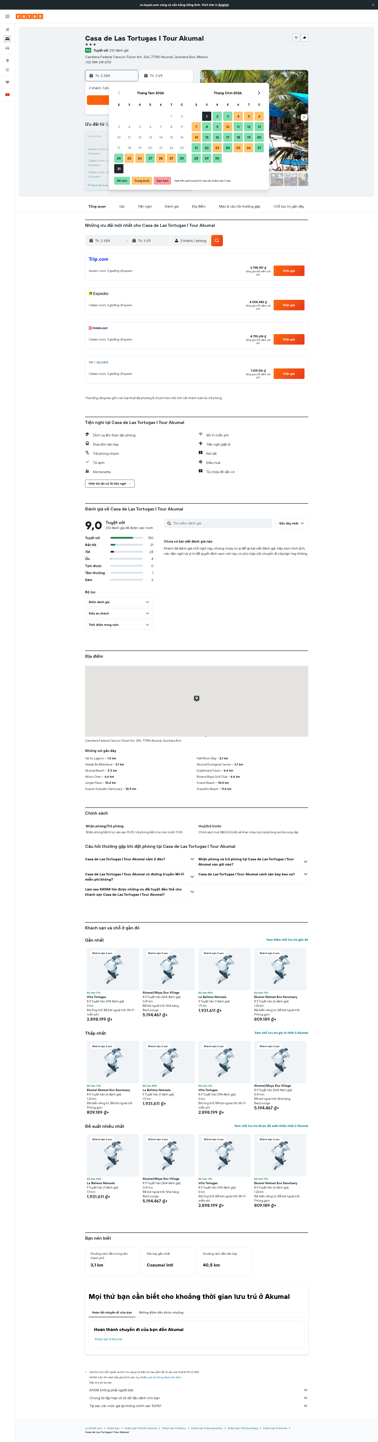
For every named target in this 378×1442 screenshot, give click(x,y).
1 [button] (171, 116)
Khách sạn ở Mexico (174, 1428)
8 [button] (171, 127)
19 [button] (140, 148)
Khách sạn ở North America (141, 1428)
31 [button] (119, 169)
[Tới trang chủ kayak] (29, 16)
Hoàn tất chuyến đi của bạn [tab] (112, 1312)
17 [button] (118, 148)
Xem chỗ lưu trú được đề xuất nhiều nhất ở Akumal (271, 1126)
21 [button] (161, 148)
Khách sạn (113, 1428)
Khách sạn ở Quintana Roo (206, 1428)
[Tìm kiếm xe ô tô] (7, 48)
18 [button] (129, 148)
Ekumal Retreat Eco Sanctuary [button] (275, 997)
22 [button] (171, 148)
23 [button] (182, 148)
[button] (373, 5)
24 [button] (119, 158)
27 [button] (150, 158)
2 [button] (182, 116)
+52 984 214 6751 (98, 62)
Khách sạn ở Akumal (108, 1339)
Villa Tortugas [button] (96, 997)
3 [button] (119, 127)
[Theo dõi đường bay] (7, 69)
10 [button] (119, 137)
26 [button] (140, 158)
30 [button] (182, 158)
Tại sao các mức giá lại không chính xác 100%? (125, 1406)
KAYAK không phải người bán (111, 1390)
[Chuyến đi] (7, 82)
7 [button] (161, 127)
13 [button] (150, 137)
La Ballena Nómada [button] (212, 997)
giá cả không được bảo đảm (164, 1377)
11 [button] (129, 137)
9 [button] (182, 127)
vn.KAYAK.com (93, 1428)
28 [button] (161, 158)
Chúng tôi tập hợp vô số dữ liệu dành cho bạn (124, 1398)
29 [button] (171, 158)
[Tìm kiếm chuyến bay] (7, 29)
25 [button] (129, 158)
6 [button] (150, 127)
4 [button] (129, 127)
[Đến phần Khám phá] (7, 60)
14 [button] (161, 137)
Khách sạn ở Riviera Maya (243, 1428)
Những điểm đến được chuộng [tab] (161, 1312)
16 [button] (182, 137)
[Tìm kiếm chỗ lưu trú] (7, 39)
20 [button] (150, 148)
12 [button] (140, 137)
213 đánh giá (119, 50)
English (224, 5)
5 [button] (140, 127)
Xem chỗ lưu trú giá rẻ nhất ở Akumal (281, 1033)
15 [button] (171, 137)
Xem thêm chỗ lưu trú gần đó (287, 940)
